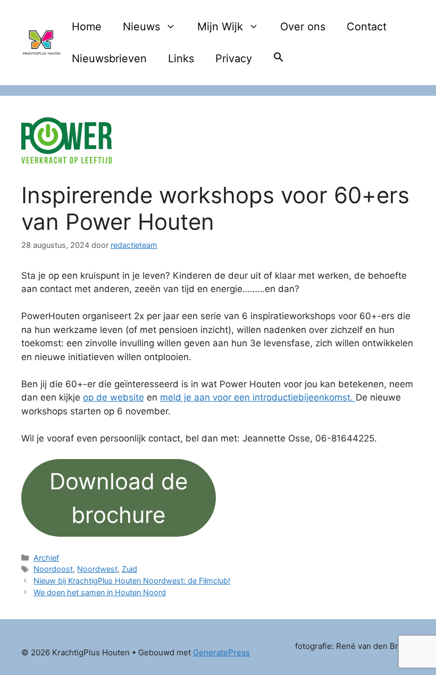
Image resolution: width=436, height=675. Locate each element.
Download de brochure (118, 498)
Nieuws (141, 26)
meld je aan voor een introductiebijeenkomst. (258, 397)
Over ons (302, 26)
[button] (279, 58)
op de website (113, 397)
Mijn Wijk (220, 26)
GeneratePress (221, 652)
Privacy (233, 58)
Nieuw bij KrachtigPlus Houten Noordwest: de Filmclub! (131, 580)
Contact (367, 26)
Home (87, 26)
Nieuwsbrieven (109, 58)
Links (181, 58)
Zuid (129, 568)
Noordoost (53, 568)
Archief (46, 557)
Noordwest (97, 568)
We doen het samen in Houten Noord (99, 592)
